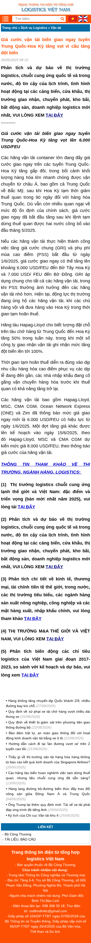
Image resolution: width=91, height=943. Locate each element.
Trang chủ (9, 28)
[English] (83, 20)
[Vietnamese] (72, 20)
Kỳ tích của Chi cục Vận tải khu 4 (33, 815)
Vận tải (56, 28)
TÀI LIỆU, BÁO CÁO (20, 839)
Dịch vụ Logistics (34, 28)
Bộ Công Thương (18, 834)
